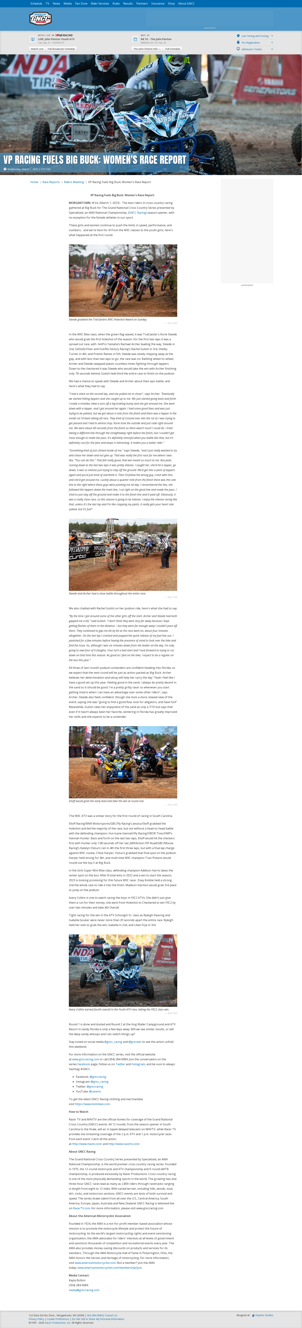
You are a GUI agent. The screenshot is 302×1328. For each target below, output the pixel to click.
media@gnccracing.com (84, 1290)
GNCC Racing (137, 213)
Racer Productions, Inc (57, 1322)
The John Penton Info (146, 49)
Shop (171, 3)
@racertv (95, 1091)
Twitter (120, 1064)
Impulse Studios (264, 1315)
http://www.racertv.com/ (124, 1144)
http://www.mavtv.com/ (87, 1144)
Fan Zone (81, 3)
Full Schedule (172, 49)
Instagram (138, 1064)
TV (47, 3)
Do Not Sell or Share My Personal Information (98, 1319)
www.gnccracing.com (85, 1059)
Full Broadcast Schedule (61, 49)
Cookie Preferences (58, 1319)
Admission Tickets (252, 49)
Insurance (157, 3)
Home (34, 182)
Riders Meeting (74, 182)
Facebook (83, 1064)
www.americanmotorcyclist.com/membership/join (109, 1268)
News (56, 3)
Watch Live (37, 49)
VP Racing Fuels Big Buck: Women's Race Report (119, 182)
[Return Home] (40, 25)
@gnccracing (98, 1077)
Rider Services (100, 3)
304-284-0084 (95, 1315)
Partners (142, 3)
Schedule (36, 3)
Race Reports (51, 182)
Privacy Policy (36, 1319)
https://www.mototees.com (92, 1104)
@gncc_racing (113, 1042)
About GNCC (186, 3)
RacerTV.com (81, 1208)
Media (68, 3)
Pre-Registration (251, 42)
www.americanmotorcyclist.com (95, 1263)
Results (128, 3)
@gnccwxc (135, 1042)
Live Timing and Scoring (255, 36)
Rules (116, 3)
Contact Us (111, 1315)
